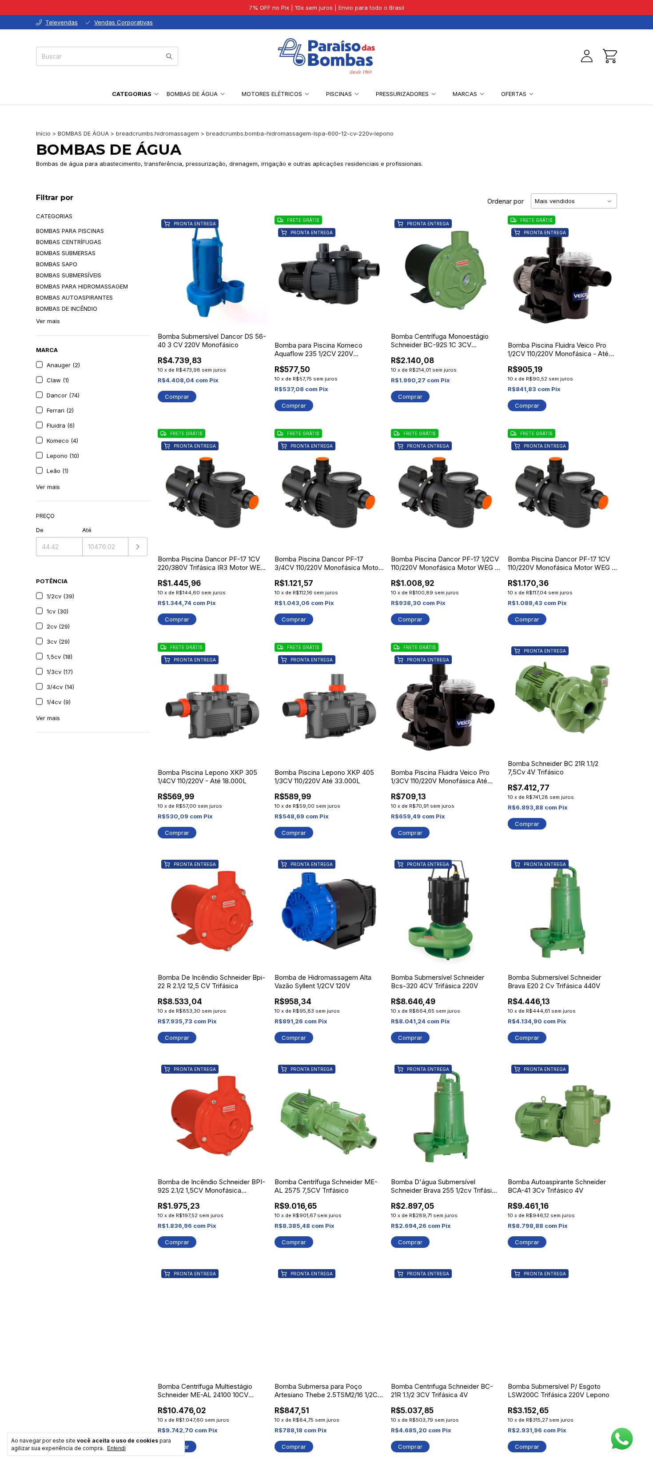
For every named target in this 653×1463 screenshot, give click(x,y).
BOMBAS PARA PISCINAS (70, 230)
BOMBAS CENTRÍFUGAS (68, 241)
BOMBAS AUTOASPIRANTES (74, 297)
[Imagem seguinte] (370, 273)
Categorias (131, 93)
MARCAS (465, 93)
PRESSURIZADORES (402, 93)
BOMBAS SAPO (56, 264)
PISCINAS (339, 93)
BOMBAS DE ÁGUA (192, 93)
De (40, 529)
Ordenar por (505, 201)
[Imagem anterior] (288, 273)
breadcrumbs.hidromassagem (157, 133)
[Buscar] (169, 56)
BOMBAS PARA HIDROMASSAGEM (82, 286)
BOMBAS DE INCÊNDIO (66, 308)
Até (87, 529)
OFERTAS (513, 93)
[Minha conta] (587, 56)
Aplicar (137, 546)
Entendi (116, 1448)
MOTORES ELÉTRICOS (272, 93)
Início (43, 133)
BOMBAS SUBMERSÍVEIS (68, 275)
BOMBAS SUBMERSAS (66, 253)
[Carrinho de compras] (610, 56)
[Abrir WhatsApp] (622, 1439)
